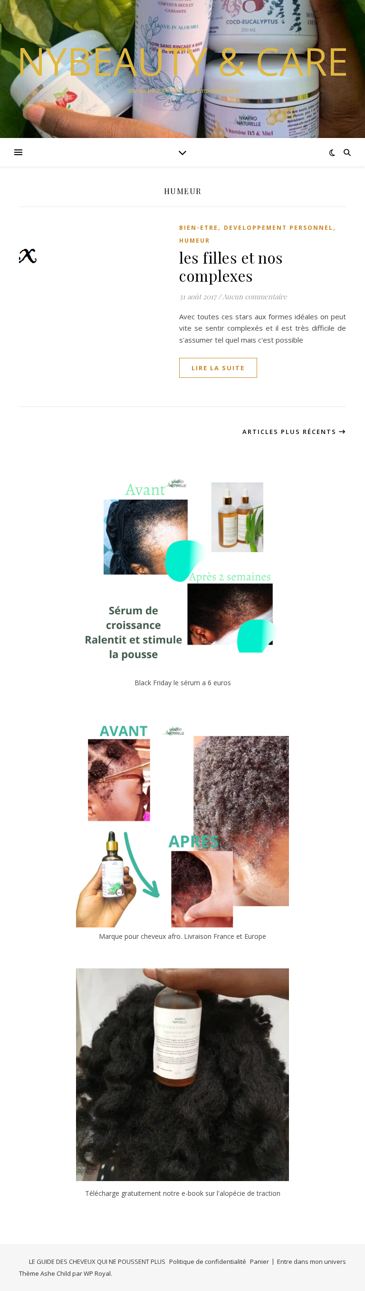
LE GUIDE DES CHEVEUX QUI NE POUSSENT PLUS (97, 1261)
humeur (194, 241)
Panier (259, 1261)
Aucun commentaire (254, 296)
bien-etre (198, 228)
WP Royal (97, 1273)
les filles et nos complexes (231, 266)
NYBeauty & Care (182, 61)
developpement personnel (278, 228)
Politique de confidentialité (207, 1261)
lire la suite (218, 368)
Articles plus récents (290, 431)
